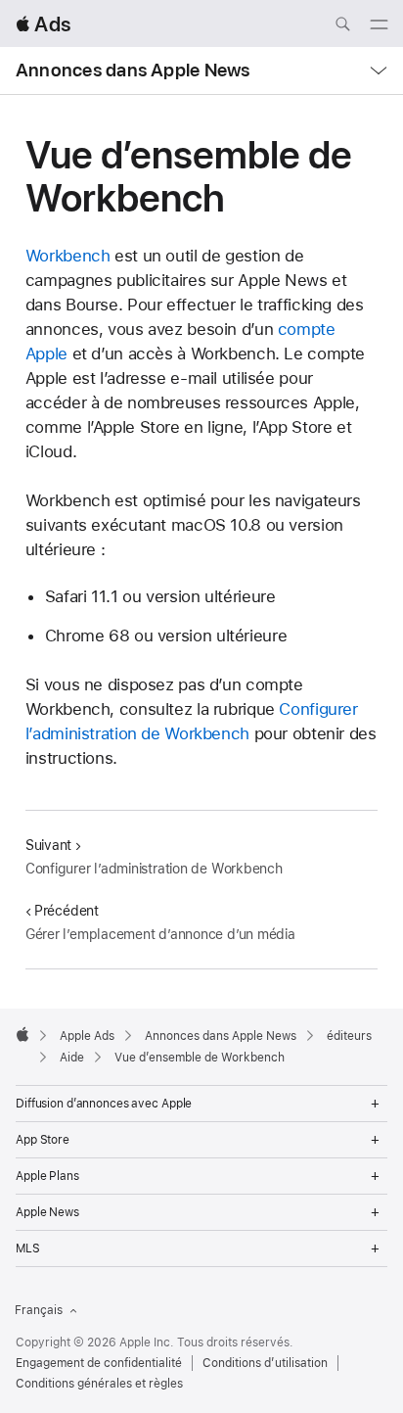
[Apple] (22, 1034)
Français (39, 1310)
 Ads (43, 24)
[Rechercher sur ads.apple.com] (342, 26)
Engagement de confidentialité (99, 1363)
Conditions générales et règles (99, 1383)
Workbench (68, 255)
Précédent (66, 910)
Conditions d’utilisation (265, 1363)
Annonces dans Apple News (132, 70)
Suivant (48, 845)
